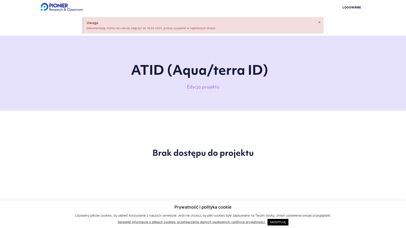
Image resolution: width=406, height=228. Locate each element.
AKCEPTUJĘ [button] (278, 222)
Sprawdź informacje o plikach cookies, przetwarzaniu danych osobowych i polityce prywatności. (192, 222)
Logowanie (352, 7)
